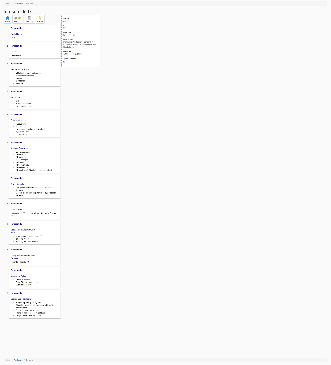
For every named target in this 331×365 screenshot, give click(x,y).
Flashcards (18, 3)
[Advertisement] (82, 92)
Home (8, 3)
